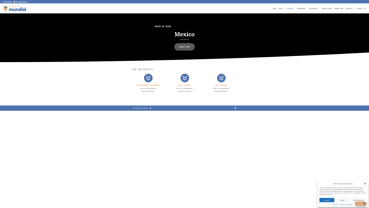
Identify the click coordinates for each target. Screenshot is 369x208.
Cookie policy (335, 204)
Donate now (184, 47)
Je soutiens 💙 (361, 204)
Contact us (349, 8)
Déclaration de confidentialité (345, 204)
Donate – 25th (338, 8)
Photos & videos (327, 8)
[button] (365, 184)
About (281, 8)
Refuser (343, 200)
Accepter (327, 200)
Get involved (313, 8)
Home (274, 8)
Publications (301, 8)
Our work (290, 8)
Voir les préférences (358, 200)
